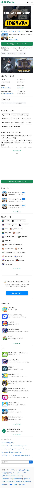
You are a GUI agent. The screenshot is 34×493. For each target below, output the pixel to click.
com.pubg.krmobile (7, 93)
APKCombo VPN (7, 478)
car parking (23, 236)
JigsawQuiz (26, 478)
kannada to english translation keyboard (14, 446)
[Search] (31, 462)
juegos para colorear (15, 452)
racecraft (19, 256)
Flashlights (16, 118)
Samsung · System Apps (23, 481)
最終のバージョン (8, 76)
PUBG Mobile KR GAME (11, 132)
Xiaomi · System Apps (8, 481)
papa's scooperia (17, 228)
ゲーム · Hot (6, 304)
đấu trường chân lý (10, 236)
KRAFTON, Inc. (14, 39)
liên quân (18, 232)
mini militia (8, 232)
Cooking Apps (19, 122)
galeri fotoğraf (25, 455)
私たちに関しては (24, 470)
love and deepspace (11, 225)
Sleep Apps (25, 115)
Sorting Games (6, 118)
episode (20, 248)
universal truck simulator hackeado (15, 252)
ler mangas (5, 452)
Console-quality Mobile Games (11, 126)
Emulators (29, 122)
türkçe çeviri (18, 449)
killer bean (21, 260)
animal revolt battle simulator (13, 244)
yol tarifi (17, 455)
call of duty (8, 240)
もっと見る (16, 211)
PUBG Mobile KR (15, 35)
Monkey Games (26, 118)
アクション (22, 53)
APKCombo (4, 31)
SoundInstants (17, 478)
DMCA (25, 473)
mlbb (6, 228)
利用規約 (4, 473)
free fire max (8, 264)
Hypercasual (6, 115)
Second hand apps (7, 122)
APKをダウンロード (18, 44)
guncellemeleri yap (7, 449)
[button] (28, 2)
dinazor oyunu (27, 449)
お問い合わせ (6, 476)
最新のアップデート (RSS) (9, 484)
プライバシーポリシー (14, 473)
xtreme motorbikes (19, 221)
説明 (3, 53)
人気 (3, 349)
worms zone (24, 225)
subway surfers (9, 260)
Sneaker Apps (16, 115)
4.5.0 (5, 82)
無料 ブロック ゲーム (8, 455)
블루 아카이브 (8, 256)
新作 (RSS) (22, 484)
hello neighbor (9, 248)
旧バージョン (12, 53)
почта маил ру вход (8, 442)
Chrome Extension (16, 476)
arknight (7, 221)
